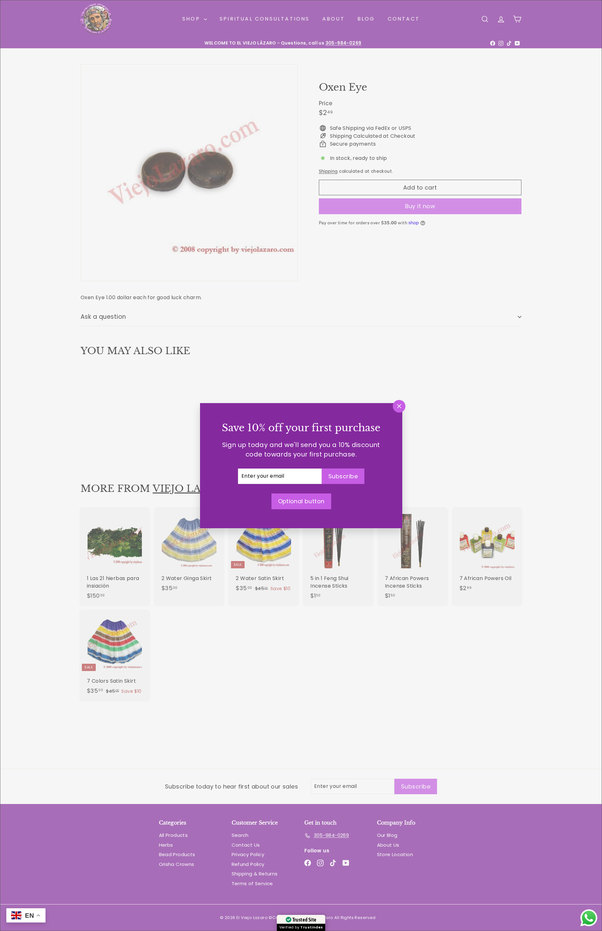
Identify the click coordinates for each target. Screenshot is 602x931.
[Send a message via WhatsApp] (589, 918)
